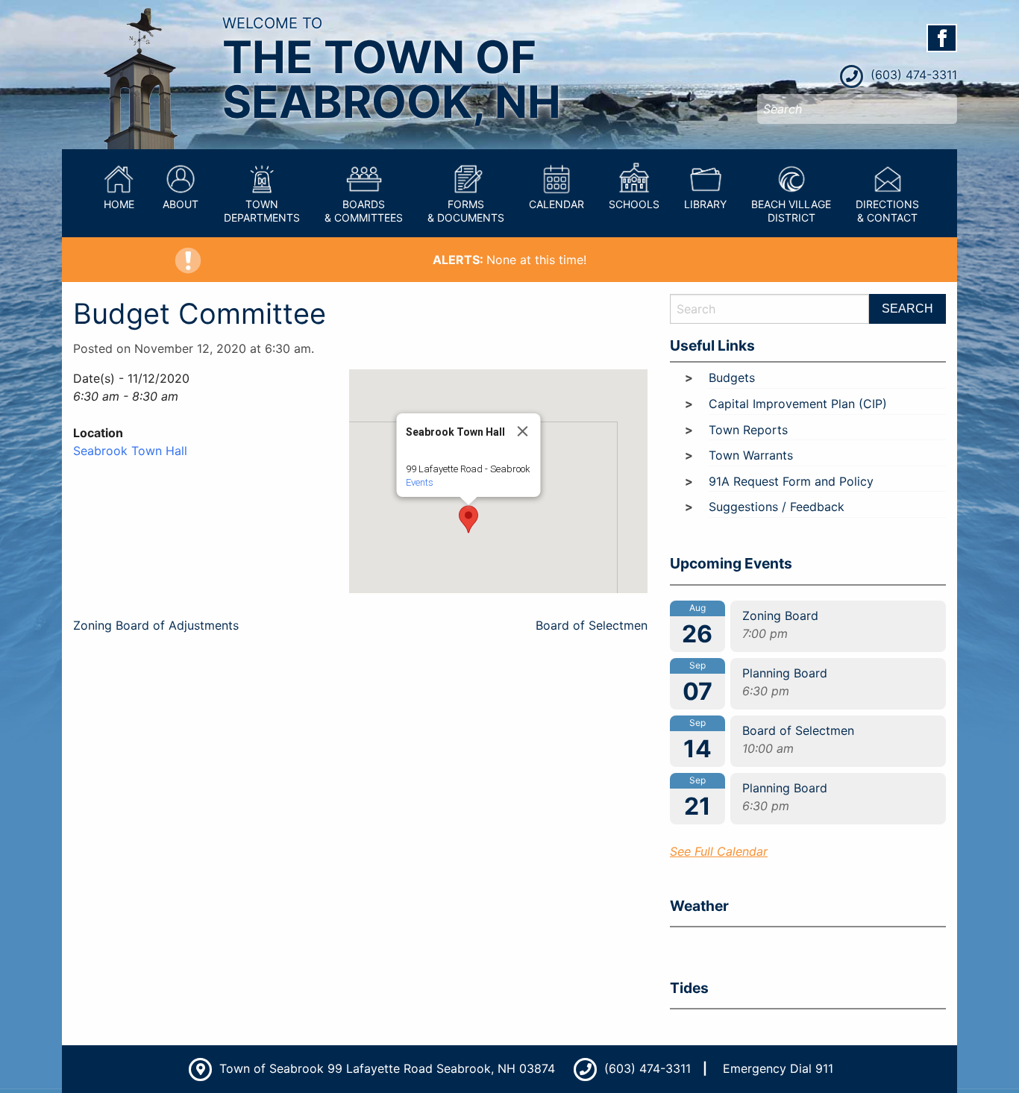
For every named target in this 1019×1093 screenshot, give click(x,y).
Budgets (732, 377)
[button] (468, 519)
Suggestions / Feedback (776, 506)
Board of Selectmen (592, 625)
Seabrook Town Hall (130, 450)
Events (419, 482)
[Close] (523, 431)
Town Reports (748, 429)
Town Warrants (751, 455)
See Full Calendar (719, 851)
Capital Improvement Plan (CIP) (798, 403)
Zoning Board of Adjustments (156, 625)
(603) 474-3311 (912, 74)
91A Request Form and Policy (791, 481)
